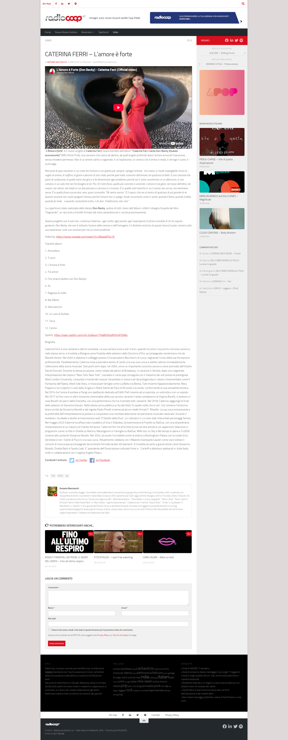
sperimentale (156, 690)
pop (67, 476)
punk (157, 686)
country (165, 669)
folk (154, 673)
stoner (167, 690)
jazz (172, 677)
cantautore (145, 668)
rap (166, 686)
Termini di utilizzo (120, 635)
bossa (134, 669)
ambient (116, 669)
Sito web (52, 618)
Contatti (156, 715)
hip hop (136, 677)
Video (115, 32)
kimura (115, 682)
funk (160, 673)
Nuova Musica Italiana (66, 32)
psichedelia (147, 686)
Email (124, 608)
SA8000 (48, 672)
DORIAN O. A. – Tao (222, 281)
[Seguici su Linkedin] (231, 40)
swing (115, 694)
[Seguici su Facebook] (227, 40)
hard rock (127, 677)
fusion (165, 673)
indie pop (153, 677)
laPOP (121, 681)
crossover (118, 672)
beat (123, 669)
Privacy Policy (103, 635)
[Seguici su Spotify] (241, 40)
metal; (133, 681)
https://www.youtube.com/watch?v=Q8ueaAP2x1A (85, 236)
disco (134, 673)
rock (129, 690)
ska (142, 690)
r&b (162, 686)
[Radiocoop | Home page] (65, 18)
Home (48, 32)
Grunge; (117, 677)
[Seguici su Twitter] (236, 40)
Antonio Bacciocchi (57, 62)
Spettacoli (104, 32)
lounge (127, 682)
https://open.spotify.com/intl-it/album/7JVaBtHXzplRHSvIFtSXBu (91, 335)
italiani (60, 476)
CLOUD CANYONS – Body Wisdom (218, 232)
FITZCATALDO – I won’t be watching (113, 557)
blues (128, 668)
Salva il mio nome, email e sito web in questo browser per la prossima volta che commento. (92, 630)
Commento (53, 587)
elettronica (144, 673)
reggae (121, 690)
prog (138, 686)
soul (146, 690)
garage (171, 673)
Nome (51, 608)
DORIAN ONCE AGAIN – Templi (226, 253)
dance (128, 673)
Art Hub (47, 3)
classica (157, 669)
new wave (144, 681)
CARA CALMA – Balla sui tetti (158, 557)
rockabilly (136, 691)
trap (120, 694)
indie (53, 476)
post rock (132, 686)
